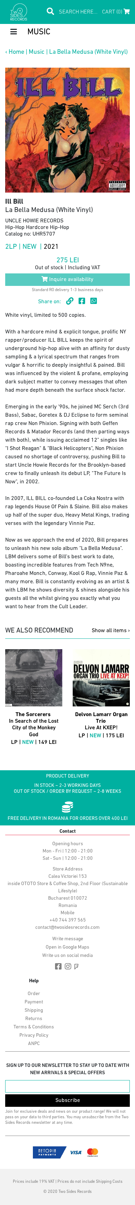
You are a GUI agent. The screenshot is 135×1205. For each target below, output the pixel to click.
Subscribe (67, 1100)
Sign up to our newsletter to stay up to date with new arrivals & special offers (67, 1069)
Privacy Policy (33, 1035)
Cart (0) (113, 12)
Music (37, 52)
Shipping (34, 1010)
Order (34, 993)
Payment (34, 1002)
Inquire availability (70, 279)
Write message (67, 939)
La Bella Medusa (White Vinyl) (88, 52)
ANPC (34, 1043)
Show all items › (111, 631)
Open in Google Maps (67, 947)
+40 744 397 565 (68, 920)
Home (16, 52)
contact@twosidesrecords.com (67, 927)
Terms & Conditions (34, 1027)
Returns (33, 1018)
